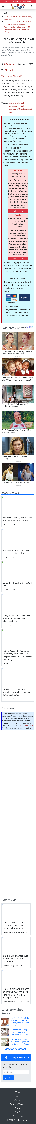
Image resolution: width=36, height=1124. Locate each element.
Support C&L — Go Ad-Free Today (18, 1)
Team (18, 1092)
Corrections (18, 1116)
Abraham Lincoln (17, 103)
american (13, 106)
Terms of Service (26, 725)
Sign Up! (8, 1078)
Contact (18, 1100)
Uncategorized (25, 109)
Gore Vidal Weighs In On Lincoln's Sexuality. (18, 40)
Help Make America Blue (16, 1048)
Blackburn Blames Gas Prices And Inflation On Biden (15, 958)
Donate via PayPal (24, 297)
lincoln (22, 106)
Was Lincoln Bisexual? (12, 76)
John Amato (9, 64)
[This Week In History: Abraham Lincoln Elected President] (18, 538)
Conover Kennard (9, 1002)
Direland (9, 70)
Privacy (18, 1108)
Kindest (11, 302)
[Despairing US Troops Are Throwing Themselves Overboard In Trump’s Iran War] (18, 677)
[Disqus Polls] (18, 757)
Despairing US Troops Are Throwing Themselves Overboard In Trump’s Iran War (17, 692)
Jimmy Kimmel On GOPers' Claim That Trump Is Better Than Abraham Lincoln (17, 618)
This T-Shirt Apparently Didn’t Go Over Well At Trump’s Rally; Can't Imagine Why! (16, 993)
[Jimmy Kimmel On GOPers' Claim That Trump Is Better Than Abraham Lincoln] (18, 603)
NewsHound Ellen (9, 932)
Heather (6, 966)
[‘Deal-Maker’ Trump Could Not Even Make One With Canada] (16, 912)
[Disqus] (18, 810)
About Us (18, 1096)
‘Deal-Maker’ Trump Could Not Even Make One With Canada (15, 925)
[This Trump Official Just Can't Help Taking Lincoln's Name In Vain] (18, 505)
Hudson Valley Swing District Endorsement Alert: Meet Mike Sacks (19, 1032)
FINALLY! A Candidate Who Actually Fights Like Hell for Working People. (20, 1041)
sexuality (13, 109)
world (12, 112)
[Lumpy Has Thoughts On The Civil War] (18, 570)
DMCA (18, 1112)
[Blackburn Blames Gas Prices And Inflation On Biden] (16, 945)
